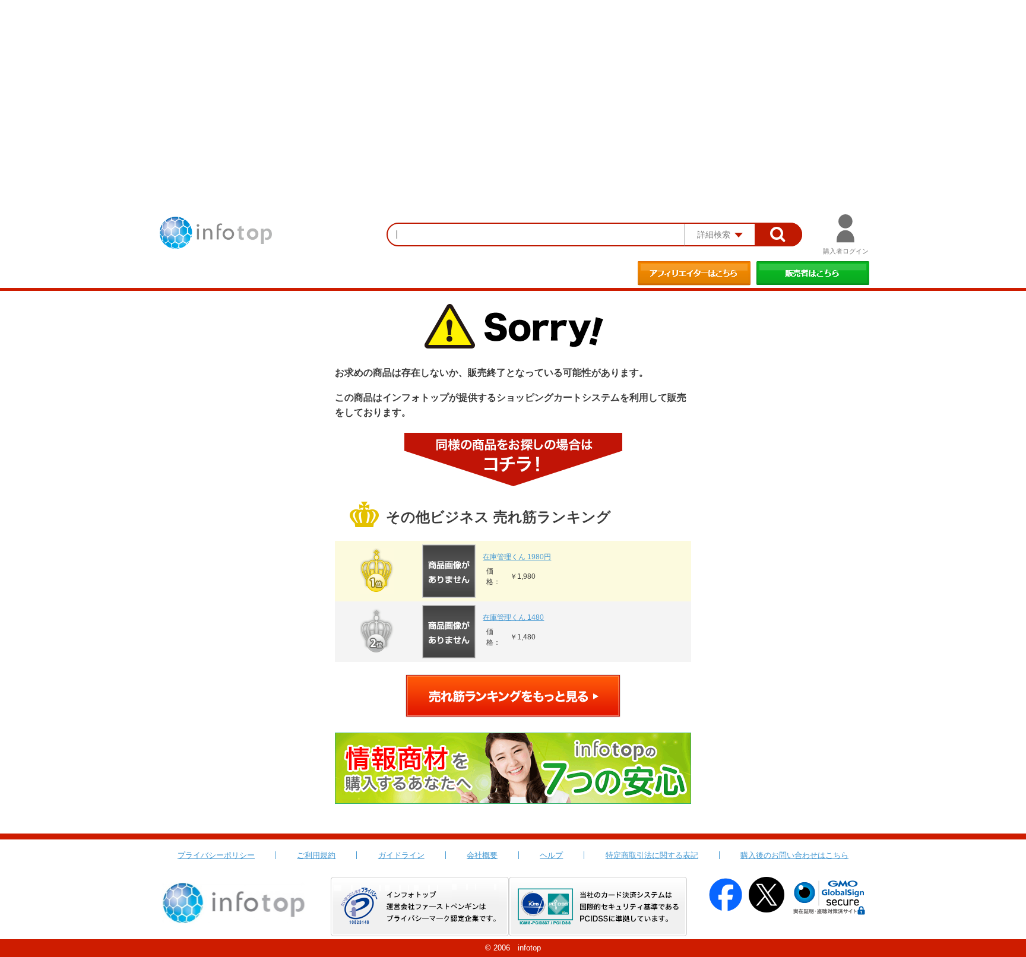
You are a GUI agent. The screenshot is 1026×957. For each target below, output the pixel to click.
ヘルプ (551, 855)
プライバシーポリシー (216, 855)
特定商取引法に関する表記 (652, 855)
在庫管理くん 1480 (513, 617)
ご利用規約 (316, 855)
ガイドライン (401, 855)
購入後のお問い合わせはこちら (794, 855)
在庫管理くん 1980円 (517, 557)
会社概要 (482, 855)
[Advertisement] (513, 89)
